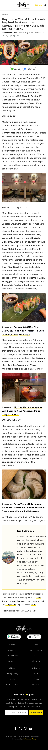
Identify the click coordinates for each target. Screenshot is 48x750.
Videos (12, 668)
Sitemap (36, 661)
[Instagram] (25, 729)
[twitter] (7, 36)
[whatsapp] (11, 36)
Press (36, 679)
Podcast (36, 684)
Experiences (12, 655)
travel (4, 601)
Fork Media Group (29, 739)
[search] (45, 5)
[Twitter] (20, 729)
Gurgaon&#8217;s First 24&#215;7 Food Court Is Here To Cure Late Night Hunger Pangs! (23, 331)
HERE (33, 605)
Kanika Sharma (10, 33)
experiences (18, 601)
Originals (36, 668)
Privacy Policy (12, 673)
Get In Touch (36, 650)
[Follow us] (30, 69)
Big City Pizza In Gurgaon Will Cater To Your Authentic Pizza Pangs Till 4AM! (22, 411)
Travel (36, 655)
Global (38, 5)
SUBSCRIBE (36, 712)
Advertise (12, 661)
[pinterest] (14, 36)
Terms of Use (12, 684)
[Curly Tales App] (14, 636)
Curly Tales (11, 605)
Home (5, 14)
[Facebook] (15, 729)
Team (36, 673)
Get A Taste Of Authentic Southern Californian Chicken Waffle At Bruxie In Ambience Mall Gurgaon (23, 508)
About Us (12, 650)
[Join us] (16, 69)
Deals (11, 679)
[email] (18, 36)
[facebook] (3, 36)
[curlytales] (24, 631)
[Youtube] (30, 728)
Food (36, 644)
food (38, 597)
